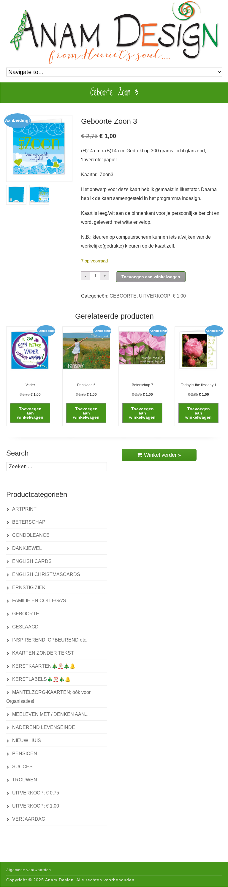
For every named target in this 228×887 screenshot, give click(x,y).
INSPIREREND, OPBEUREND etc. (49, 639)
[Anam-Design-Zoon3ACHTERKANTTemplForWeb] (16, 195)
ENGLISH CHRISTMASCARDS (46, 574)
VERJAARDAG (28, 819)
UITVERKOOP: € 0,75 (35, 792)
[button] (30, 413)
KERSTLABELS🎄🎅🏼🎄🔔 (41, 679)
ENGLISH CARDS (32, 561)
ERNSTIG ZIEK (28, 587)
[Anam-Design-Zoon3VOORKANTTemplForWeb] (39, 148)
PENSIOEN (24, 753)
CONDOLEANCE (31, 535)
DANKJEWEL (27, 548)
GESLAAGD (25, 626)
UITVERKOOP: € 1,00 (162, 295)
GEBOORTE (123, 295)
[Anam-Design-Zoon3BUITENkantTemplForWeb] (39, 195)
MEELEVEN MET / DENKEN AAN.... (51, 714)
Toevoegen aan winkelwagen (150, 276)
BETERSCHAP (28, 522)
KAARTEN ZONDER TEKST (43, 653)
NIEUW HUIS (26, 740)
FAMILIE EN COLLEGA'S (39, 600)
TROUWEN (24, 779)
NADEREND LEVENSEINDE (43, 727)
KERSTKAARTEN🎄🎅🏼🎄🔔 (43, 666)
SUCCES (22, 766)
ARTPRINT (24, 508)
